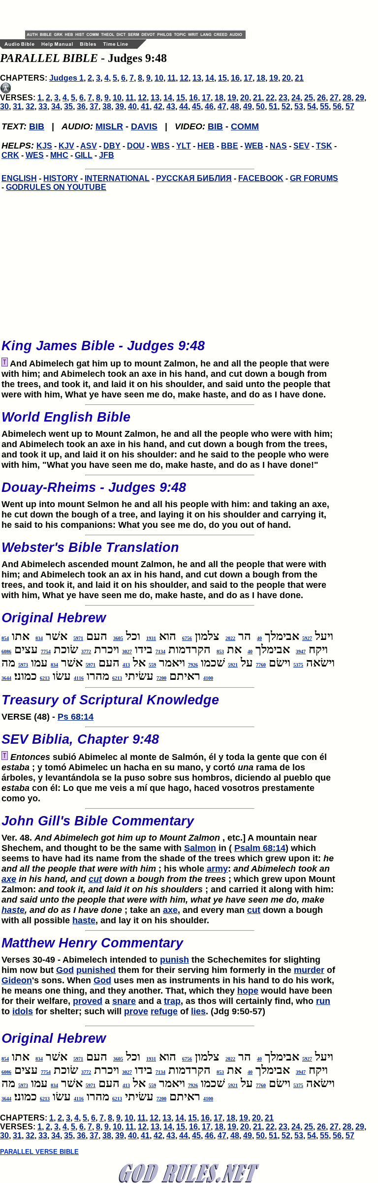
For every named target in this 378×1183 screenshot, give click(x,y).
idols (22, 1011)
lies (198, 1011)
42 (158, 106)
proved (87, 1001)
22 (270, 97)
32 (30, 106)
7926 (193, 664)
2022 (230, 638)
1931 (151, 638)
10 (159, 78)
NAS (278, 146)
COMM (245, 126)
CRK (10, 155)
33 (42, 106)
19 (273, 78)
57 (350, 106)
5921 (233, 664)
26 (321, 97)
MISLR (109, 126)
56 (337, 106)
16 (235, 78)
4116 (79, 678)
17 (248, 78)
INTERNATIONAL (117, 178)
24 (295, 97)
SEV (301, 146)
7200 (161, 678)
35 (68, 106)
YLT (183, 146)
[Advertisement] (140, 15)
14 (209, 78)
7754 (46, 651)
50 (260, 106)
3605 (118, 638)
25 (308, 97)
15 (222, 78)
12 (184, 78)
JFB (106, 155)
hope (247, 991)
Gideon (16, 980)
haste (13, 910)
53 (298, 106)
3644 (6, 678)
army (217, 869)
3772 (86, 651)
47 (222, 106)
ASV (88, 146)
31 (17, 106)
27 (334, 97)
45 (196, 106)
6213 (117, 678)
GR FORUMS (314, 178)
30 (4, 106)
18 (260, 78)
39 (119, 106)
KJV (66, 146)
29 (359, 97)
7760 (261, 664)
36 (81, 106)
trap (172, 1001)
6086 (6, 651)
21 (299, 78)
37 (94, 106)
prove (136, 1011)
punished (96, 970)
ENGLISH (19, 178)
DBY (112, 146)
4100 (208, 678)
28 (347, 97)
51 (273, 106)
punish (174, 960)
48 (234, 106)
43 (170, 106)
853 (220, 651)
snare (124, 1001)
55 (324, 106)
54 (311, 106)
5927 (307, 638)
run (323, 1001)
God (65, 970)
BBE (229, 146)
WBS (160, 146)
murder (309, 970)
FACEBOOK (261, 178)
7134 (160, 651)
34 (55, 106)
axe (8, 879)
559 (152, 664)
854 (5, 638)
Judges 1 (66, 78)
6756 (187, 638)
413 (126, 664)
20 (286, 78)
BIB (36, 126)
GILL (84, 155)
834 (39, 638)
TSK (324, 146)
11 (171, 78)
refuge (164, 1011)
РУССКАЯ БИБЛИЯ (194, 178)
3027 (127, 651)
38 (106, 106)
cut (95, 879)
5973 (23, 664)
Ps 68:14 (76, 717)
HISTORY (60, 178)
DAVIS (144, 126)
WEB (254, 146)
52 (286, 106)
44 (183, 106)
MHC (59, 155)
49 (247, 106)
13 (196, 78)
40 (132, 106)
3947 (301, 651)
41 (145, 106)
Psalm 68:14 (259, 848)
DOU (136, 146)
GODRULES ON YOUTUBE (56, 187)
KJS (44, 146)
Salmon (200, 848)
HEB (206, 146)
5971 (78, 638)
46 (209, 106)
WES (35, 155)
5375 (298, 664)
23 (283, 97)
